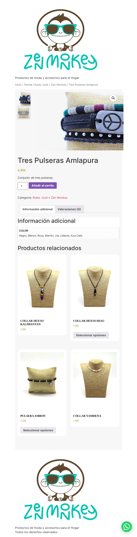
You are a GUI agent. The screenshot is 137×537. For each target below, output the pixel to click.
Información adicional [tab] (37, 209)
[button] (113, 98)
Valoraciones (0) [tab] (69, 209)
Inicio (18, 84)
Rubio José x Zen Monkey (50, 84)
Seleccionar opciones (91, 335)
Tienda (28, 84)
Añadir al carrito (43, 185)
